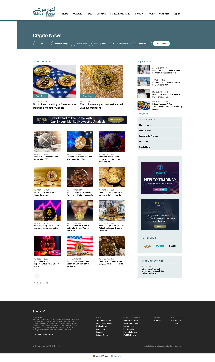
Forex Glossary (129, 326)
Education (143, 43)
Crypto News (161, 43)
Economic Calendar (130, 320)
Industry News (100, 43)
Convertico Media (176, 346)
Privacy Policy (48, 334)
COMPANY (164, 14)
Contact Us (175, 323)
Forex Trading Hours (131, 323)
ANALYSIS (77, 14)
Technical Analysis (62, 43)
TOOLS (151, 14)
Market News (82, 43)
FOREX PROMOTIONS (120, 14)
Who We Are (176, 320)
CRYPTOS (101, 14)
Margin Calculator (130, 332)
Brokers (157, 317)
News (98, 317)
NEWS (89, 14)
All (42, 43)
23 (47, 283)
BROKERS (139, 14)
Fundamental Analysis (122, 43)
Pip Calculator (128, 329)
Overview (157, 320)
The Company (176, 317)
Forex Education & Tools (133, 317)
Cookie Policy (37, 334)
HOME (65, 14)
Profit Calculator (129, 335)
